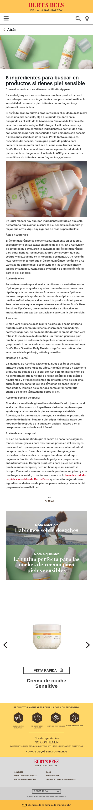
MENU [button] (6, 18)
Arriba (49, 500)
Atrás (11, 30)
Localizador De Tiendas (25, 775)
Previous (5, 645)
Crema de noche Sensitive (46, 683)
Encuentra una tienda (87, 18)
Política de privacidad (25, 779)
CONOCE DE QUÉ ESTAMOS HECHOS (46, 752)
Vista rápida (45, 670)
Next (88, 645)
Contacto (18, 772)
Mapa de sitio (52, 775)
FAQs (48, 772)
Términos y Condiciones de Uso (61, 779)
